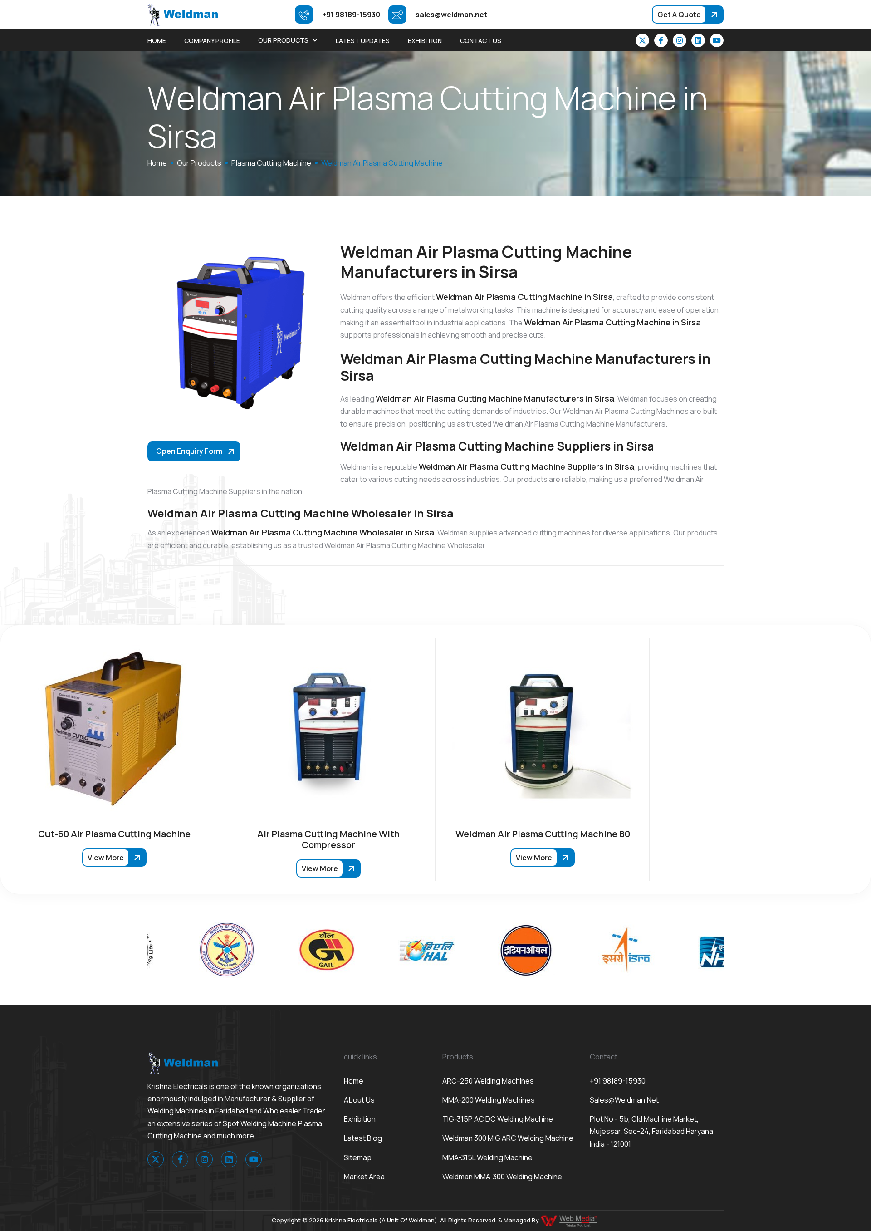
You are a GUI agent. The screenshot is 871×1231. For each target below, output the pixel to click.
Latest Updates (363, 40)
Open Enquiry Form (189, 451)
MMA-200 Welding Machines (488, 1100)
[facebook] (661, 40)
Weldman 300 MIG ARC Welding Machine (507, 1138)
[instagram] (679, 40)
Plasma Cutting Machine (271, 163)
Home (156, 40)
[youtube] (717, 40)
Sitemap (358, 1157)
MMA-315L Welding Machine (487, 1157)
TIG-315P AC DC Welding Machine (497, 1119)
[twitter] (642, 40)
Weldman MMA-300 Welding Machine (502, 1177)
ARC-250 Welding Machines (488, 1081)
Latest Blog (363, 1138)
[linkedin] (698, 40)
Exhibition (425, 40)
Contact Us (480, 40)
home (157, 163)
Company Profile (212, 40)
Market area (364, 1177)
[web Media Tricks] (569, 1220)
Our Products (283, 40)
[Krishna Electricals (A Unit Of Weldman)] (182, 14)
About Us (359, 1100)
